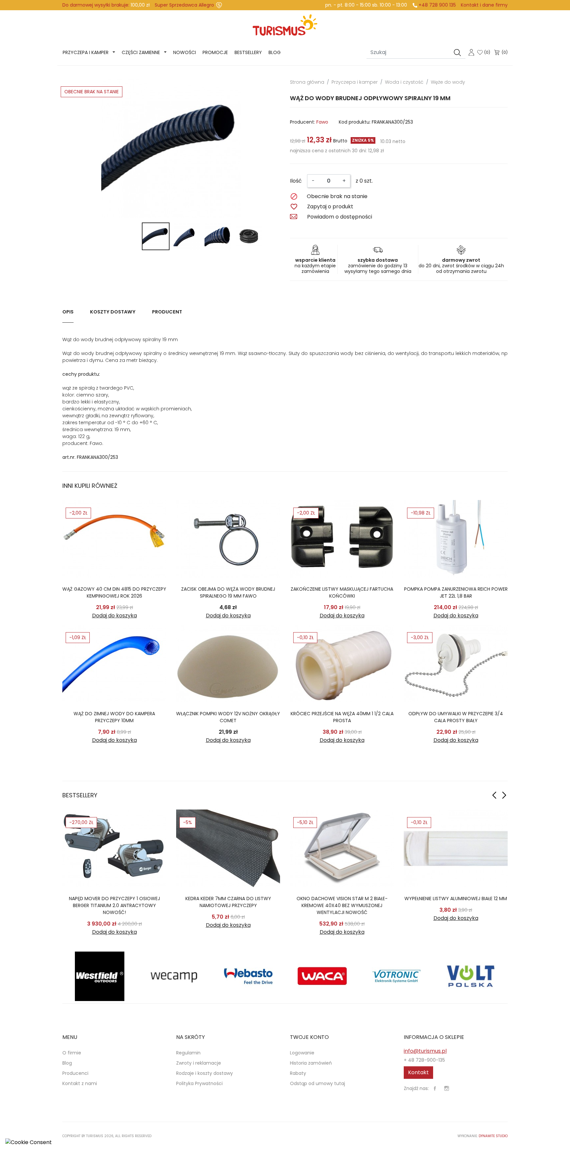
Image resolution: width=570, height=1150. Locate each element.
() (487, 52)
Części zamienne (141, 52)
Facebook (434, 1088)
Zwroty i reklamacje (198, 1063)
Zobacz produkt (114, 539)
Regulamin (188, 1052)
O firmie (71, 1052)
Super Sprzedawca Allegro (184, 5)
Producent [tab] (167, 312)
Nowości (184, 52)
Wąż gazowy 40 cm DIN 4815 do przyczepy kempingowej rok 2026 (114, 592)
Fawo (322, 122)
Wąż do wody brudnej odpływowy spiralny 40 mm (114, 902)
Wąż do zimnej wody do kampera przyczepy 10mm (114, 717)
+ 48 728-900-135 (424, 1060)
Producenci (75, 1073)
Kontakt (418, 1072)
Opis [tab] (68, 312)
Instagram (446, 1088)
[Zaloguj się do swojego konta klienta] (471, 52)
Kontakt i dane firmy (484, 5)
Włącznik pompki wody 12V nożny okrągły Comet (228, 717)
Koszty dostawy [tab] (113, 312)
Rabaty (298, 1073)
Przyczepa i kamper (86, 52)
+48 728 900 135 (437, 5)
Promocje (215, 52)
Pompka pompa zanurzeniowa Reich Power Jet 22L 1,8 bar (456, 592)
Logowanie (302, 1052)
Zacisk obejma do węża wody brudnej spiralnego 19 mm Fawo (228, 592)
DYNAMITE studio (493, 1136)
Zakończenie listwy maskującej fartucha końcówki (342, 592)
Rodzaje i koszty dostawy (204, 1073)
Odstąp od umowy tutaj (317, 1083)
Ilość (296, 181)
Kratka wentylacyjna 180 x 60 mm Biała (456, 898)
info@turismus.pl (425, 1051)
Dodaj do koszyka (114, 615)
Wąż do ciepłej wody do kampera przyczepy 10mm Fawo (228, 902)
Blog (275, 52)
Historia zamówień (311, 1063)
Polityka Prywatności (199, 1083)
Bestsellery (248, 52)
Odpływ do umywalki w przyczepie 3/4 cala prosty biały (455, 717)
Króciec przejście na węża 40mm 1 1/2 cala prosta (342, 717)
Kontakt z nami (79, 1083)
